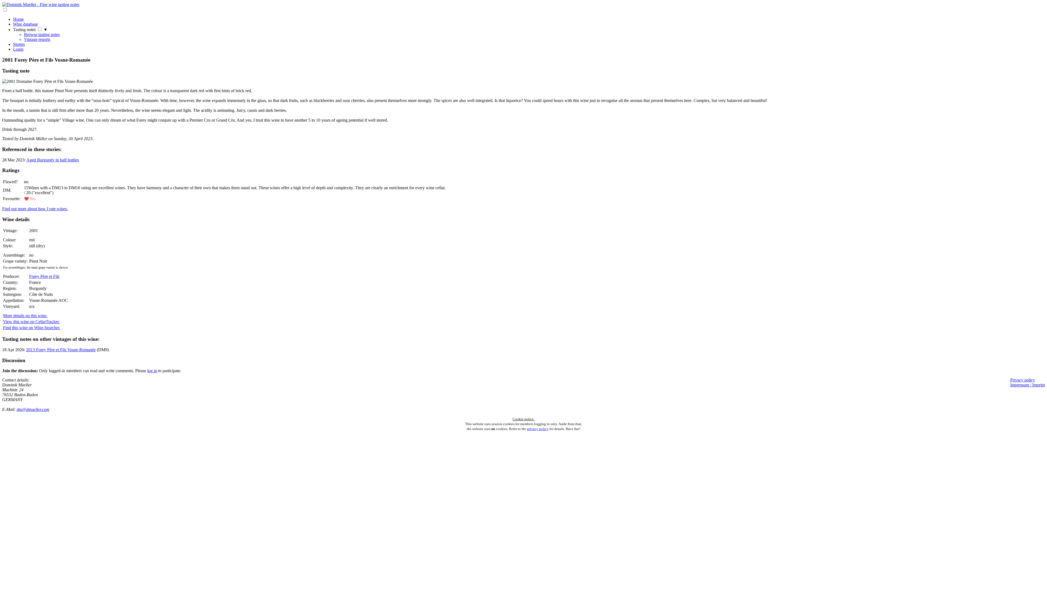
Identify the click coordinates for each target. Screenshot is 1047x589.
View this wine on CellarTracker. (31, 321)
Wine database (25, 24)
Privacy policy (1022, 380)
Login (18, 49)
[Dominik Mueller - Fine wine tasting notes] (40, 4)
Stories (19, 44)
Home (18, 19)
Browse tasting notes (42, 34)
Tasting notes (24, 29)
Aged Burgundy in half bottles (52, 160)
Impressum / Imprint (1027, 385)
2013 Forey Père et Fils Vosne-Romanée (61, 349)
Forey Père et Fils (44, 276)
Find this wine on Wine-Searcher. (31, 327)
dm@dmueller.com (33, 409)
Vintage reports (37, 39)
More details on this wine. (25, 315)
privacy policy (538, 429)
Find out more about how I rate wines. (35, 208)
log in (152, 370)
